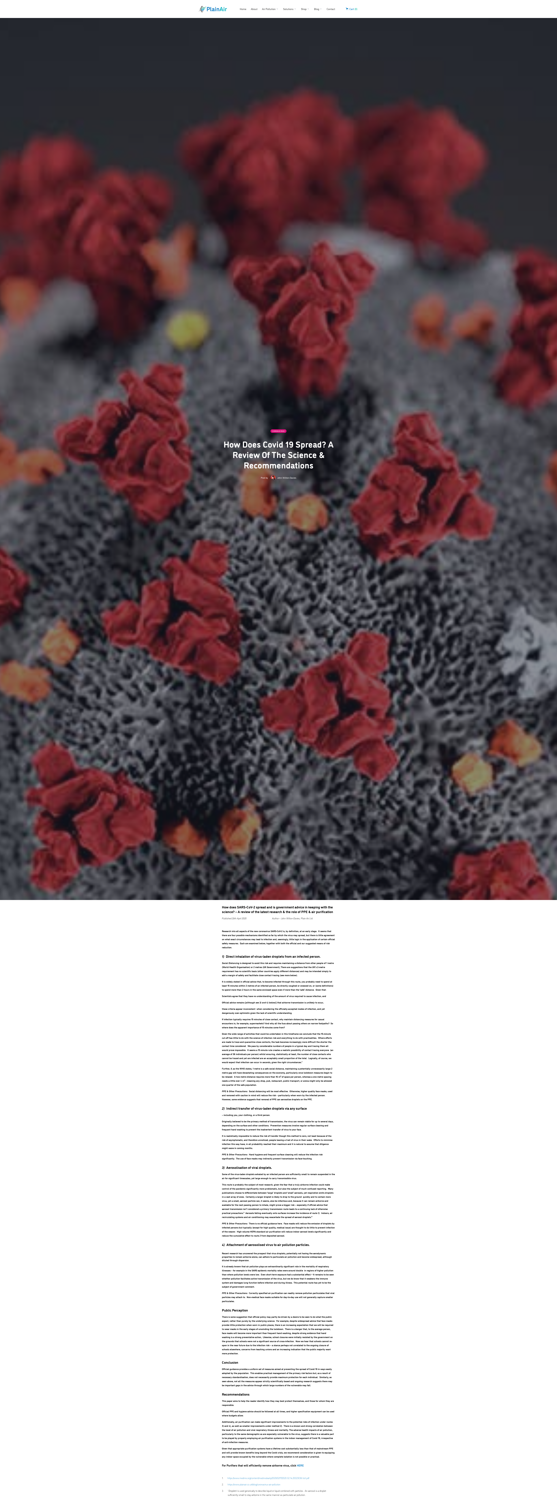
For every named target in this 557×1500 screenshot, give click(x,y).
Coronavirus (278, 431)
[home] (212, 9)
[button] (270, 9)
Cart (353, 9)
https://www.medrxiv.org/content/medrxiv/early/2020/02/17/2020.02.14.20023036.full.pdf (268, 1478)
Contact (331, 9)
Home (243, 9)
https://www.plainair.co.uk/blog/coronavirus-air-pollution (253, 1484)
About (254, 9)
